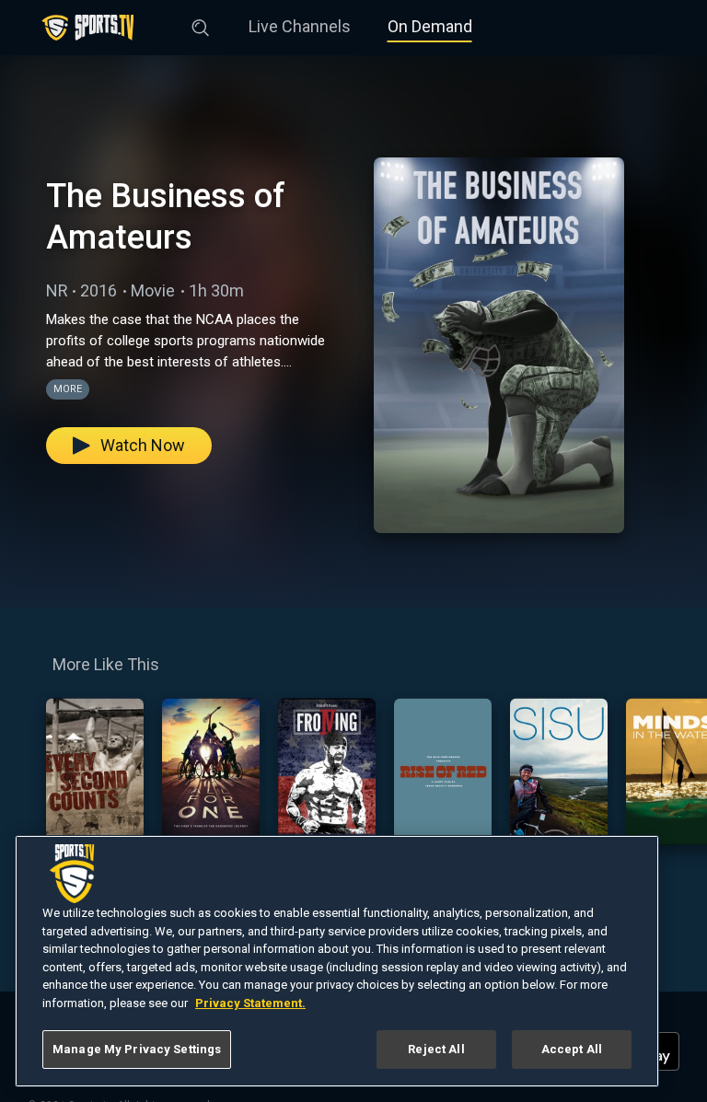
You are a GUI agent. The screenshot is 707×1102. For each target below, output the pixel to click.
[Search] (201, 24)
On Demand (430, 26)
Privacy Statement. (250, 1003)
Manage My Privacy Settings (136, 1049)
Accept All (571, 1049)
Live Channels (300, 26)
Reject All (436, 1049)
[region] (337, 961)
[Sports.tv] (87, 27)
